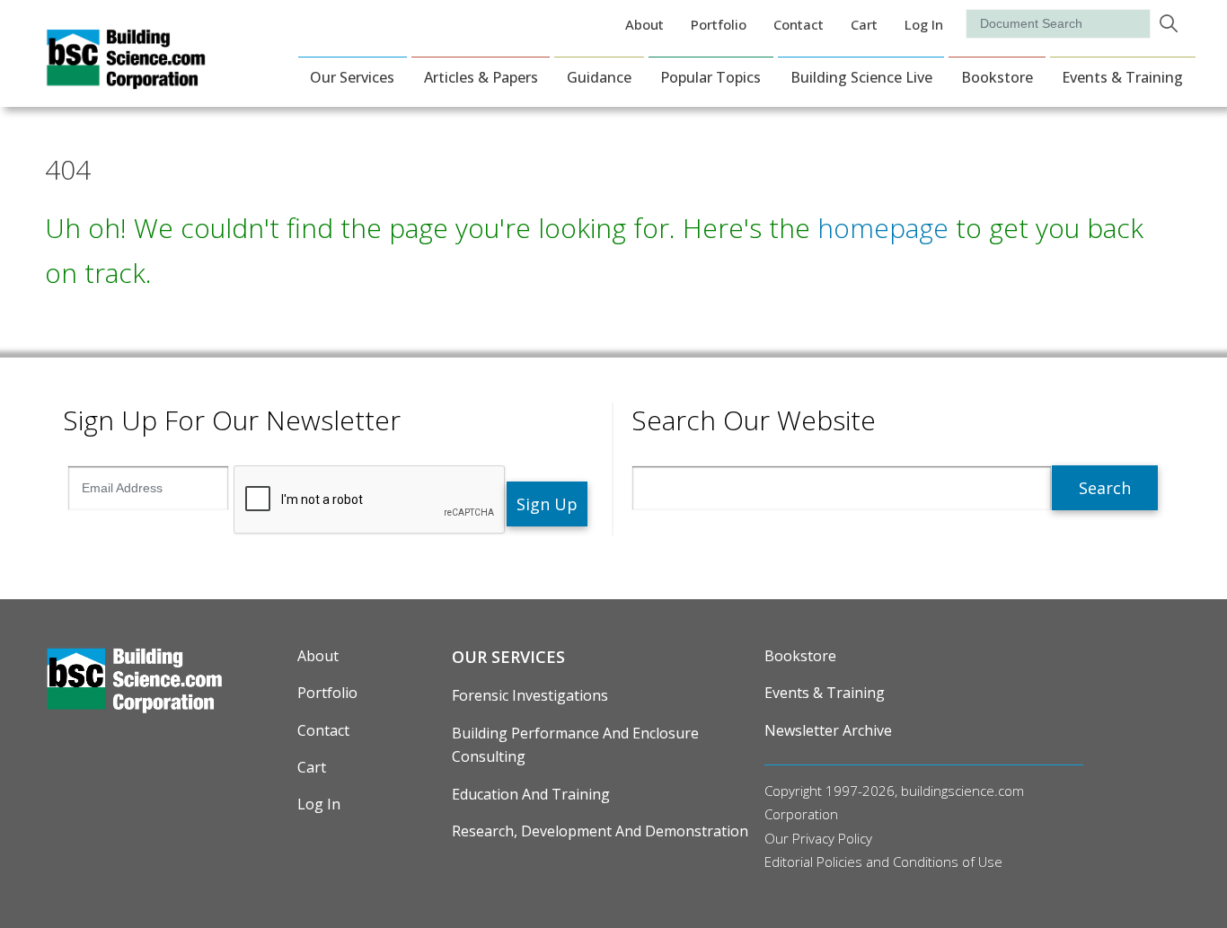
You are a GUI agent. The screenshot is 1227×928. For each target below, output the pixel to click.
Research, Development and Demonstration (600, 831)
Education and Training (531, 794)
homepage (883, 227)
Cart (864, 24)
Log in (924, 24)
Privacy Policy (832, 838)
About (644, 24)
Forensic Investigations (530, 695)
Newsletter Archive (828, 730)
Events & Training (1122, 77)
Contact (798, 24)
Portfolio (718, 24)
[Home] (126, 77)
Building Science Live (861, 77)
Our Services (352, 77)
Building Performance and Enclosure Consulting (575, 744)
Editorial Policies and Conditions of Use (883, 862)
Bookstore (997, 77)
